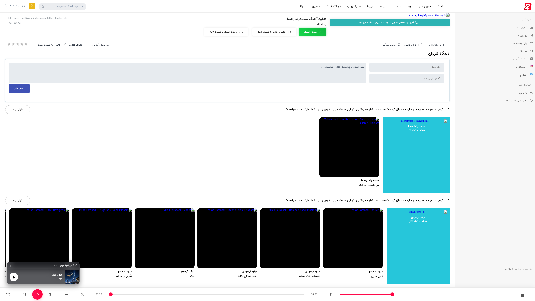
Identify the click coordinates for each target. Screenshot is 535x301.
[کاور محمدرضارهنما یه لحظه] (390, 15)
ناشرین (316, 6)
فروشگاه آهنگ (333, 6)
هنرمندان (396, 6)
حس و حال (425, 6)
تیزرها (370, 6)
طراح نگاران (511, 269)
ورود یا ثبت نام (16, 6)
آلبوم (410, 6)
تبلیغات (302, 6)
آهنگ (440, 6)
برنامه (382, 6)
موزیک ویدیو (354, 6)
